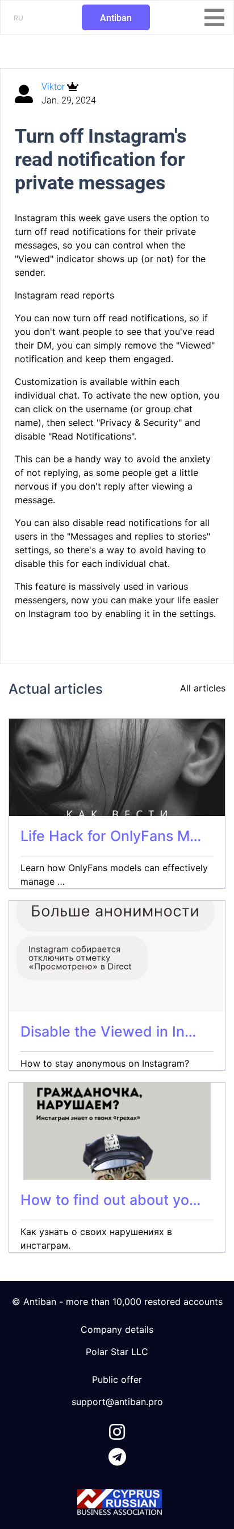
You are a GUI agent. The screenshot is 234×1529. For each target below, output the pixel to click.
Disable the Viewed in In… (108, 1031)
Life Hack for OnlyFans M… (110, 835)
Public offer (117, 1379)
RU (18, 18)
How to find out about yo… (110, 1199)
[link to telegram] (117, 1454)
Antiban (116, 18)
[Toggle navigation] (214, 18)
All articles (202, 688)
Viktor (54, 86)
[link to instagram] (117, 1429)
